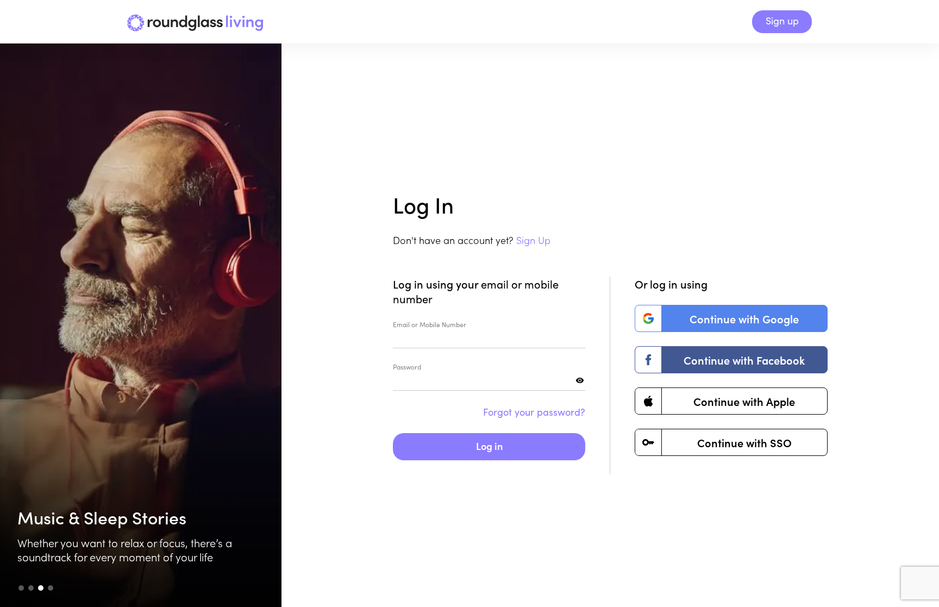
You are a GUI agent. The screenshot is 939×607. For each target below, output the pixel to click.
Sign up (782, 20)
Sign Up (533, 240)
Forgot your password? (534, 411)
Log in (489, 446)
